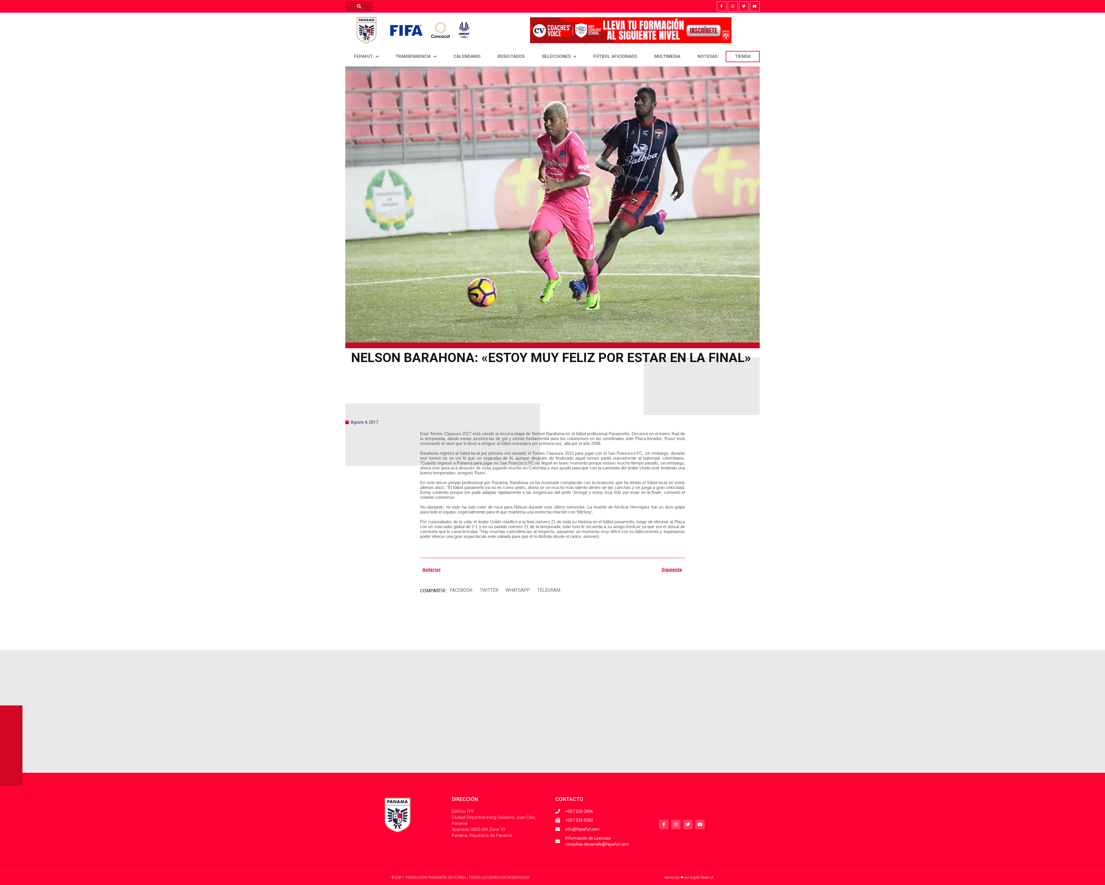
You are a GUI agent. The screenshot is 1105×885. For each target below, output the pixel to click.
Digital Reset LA (702, 878)
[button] (461, 590)
